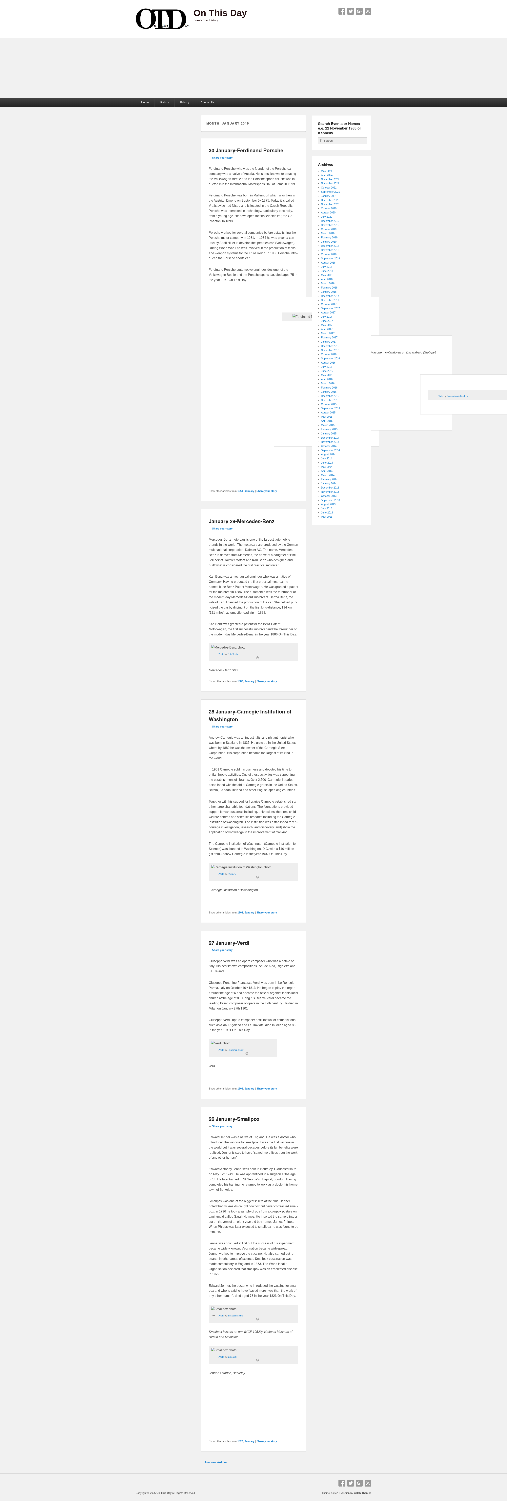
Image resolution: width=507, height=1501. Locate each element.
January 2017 (328, 341)
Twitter (350, 11)
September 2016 (330, 358)
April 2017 (327, 329)
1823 (240, 1441)
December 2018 (330, 245)
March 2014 (328, 475)
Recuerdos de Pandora (457, 395)
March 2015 (328, 425)
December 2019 (330, 220)
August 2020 (328, 212)
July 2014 (326, 458)
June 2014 (327, 462)
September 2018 (330, 258)
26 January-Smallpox (234, 1118)
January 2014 (328, 483)
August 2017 (328, 312)
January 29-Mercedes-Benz (241, 521)
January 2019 (328, 241)
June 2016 (327, 371)
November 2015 (330, 400)
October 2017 (328, 304)
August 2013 (328, 504)
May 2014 (326, 466)
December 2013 (330, 487)
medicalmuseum (235, 1315)
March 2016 (328, 383)
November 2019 (330, 225)
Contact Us (207, 102)
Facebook (341, 11)
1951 (240, 491)
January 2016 (328, 391)
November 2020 (330, 204)
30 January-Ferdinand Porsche (246, 150)
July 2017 (326, 316)
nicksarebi (232, 1356)
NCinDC (232, 873)
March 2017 (328, 333)
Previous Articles (214, 1462)
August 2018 (328, 262)
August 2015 (328, 412)
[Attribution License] (257, 657)
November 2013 (330, 491)
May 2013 (326, 516)
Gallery (164, 102)
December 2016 (330, 346)
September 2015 (330, 408)
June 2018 (327, 271)
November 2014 (330, 441)
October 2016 (328, 354)
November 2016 (330, 350)
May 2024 (326, 171)
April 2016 (327, 379)
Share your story (222, 157)
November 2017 (330, 300)
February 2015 (329, 429)
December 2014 (330, 437)
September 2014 (330, 450)
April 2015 (327, 420)
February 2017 (329, 337)
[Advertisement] (253, 68)
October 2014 (328, 446)
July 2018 (326, 266)
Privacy (184, 102)
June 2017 (327, 320)
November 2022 (330, 179)
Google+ (359, 11)
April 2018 (327, 279)
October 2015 (328, 404)
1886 (240, 681)
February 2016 (329, 387)
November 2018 (330, 250)
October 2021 (328, 187)
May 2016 (326, 375)
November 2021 (330, 183)
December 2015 (330, 395)
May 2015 (326, 416)
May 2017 (326, 325)
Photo (440, 395)
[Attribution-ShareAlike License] (246, 1053)
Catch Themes (362, 1492)
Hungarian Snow (236, 1049)
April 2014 (327, 471)
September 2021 (330, 191)
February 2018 (329, 287)
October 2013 (328, 495)
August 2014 (328, 454)
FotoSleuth (233, 653)
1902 (240, 912)
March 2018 (328, 283)
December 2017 (330, 295)
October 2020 (328, 208)
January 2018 (328, 291)
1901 (240, 1088)
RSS (368, 11)
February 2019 (329, 237)
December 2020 (330, 200)
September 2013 (330, 500)
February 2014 (329, 479)
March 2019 (328, 233)
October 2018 (328, 254)
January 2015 (328, 433)
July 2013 (326, 508)
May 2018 (326, 275)
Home (145, 102)
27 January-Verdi (229, 942)
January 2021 (328, 195)
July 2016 (326, 366)
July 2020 (326, 216)
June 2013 (327, 512)
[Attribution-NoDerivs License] (257, 877)
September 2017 (330, 308)
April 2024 (327, 175)
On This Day (220, 13)
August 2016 (328, 362)
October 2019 (328, 229)
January (249, 491)
